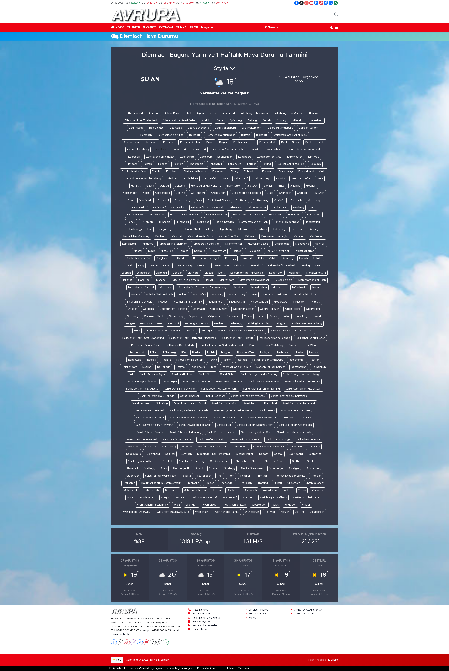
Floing (234, 171)
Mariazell (161, 280)
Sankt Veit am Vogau (278, 439)
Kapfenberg (317, 236)
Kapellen (299, 236)
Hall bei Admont (256, 207)
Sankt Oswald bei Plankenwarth (154, 425)
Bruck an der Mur (190, 142)
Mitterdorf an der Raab (312, 280)
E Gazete (271, 27)
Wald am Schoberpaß (204, 497)
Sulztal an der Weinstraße (160, 475)
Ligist (221, 272)
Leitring (305, 265)
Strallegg (229, 468)
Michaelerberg (284, 280)
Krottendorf (180, 258)
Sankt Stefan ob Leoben (177, 439)
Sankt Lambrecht (190, 396)
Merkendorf (226, 280)
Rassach (242, 359)
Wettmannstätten (235, 504)
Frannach (267, 171)
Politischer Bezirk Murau (145, 345)
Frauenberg (286, 171)
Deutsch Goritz (290, 142)
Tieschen (245, 475)
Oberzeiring (176, 316)
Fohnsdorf (250, 171)
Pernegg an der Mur (196, 323)
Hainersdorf (178, 207)
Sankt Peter (224, 425)
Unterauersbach (315, 483)
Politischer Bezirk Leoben (274, 338)
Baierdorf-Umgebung (280, 128)
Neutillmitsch (215, 301)
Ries (213, 367)
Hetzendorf (314, 214)
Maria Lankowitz (316, 272)
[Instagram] (133, 642)
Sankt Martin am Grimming (296, 410)
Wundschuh (252, 512)
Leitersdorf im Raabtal (281, 265)
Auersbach (316, 120)
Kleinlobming (281, 244)
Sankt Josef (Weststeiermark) (219, 388)
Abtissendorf (135, 113)
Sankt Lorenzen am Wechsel (248, 396)
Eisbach (162, 164)
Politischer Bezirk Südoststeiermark (222, 345)
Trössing (262, 483)
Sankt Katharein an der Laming (261, 388)
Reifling (146, 367)
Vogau (302, 490)
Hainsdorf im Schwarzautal (207, 207)
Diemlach (160, 149)
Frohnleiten (191, 178)
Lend (318, 265)
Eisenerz (178, 164)
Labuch (303, 258)
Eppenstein (216, 164)
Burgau (223, 142)
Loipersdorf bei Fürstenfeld (247, 272)
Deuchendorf (267, 142)
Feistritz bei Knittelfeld (290, 164)
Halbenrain (235, 207)
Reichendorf (129, 367)
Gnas (281, 185)
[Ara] (336, 14)
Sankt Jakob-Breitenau (229, 381)
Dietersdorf (199, 149)
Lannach (202, 265)
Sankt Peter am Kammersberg (255, 425)
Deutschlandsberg (138, 149)
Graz (130, 200)
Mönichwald (299, 287)
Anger (220, 120)
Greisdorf (163, 200)
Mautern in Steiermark (185, 280)
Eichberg (132, 164)
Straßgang (295, 468)
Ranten (227, 359)
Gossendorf (130, 193)
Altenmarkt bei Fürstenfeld (141, 120)
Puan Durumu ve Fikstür (207, 617)
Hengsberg (294, 214)
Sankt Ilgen (170, 381)
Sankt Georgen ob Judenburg (301, 374)
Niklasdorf (299, 301)
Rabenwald (135, 359)
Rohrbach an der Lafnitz (236, 367)
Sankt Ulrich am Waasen (246, 439)
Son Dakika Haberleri (205, 625)
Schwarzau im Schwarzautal (269, 446)
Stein (164, 468)
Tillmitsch (262, 475)
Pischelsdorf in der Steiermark (164, 330)
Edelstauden (224, 156)
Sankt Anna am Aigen (153, 374)
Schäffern (133, 446)
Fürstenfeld (210, 178)
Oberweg (132, 316)
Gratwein (318, 193)
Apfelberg (235, 120)
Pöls (183, 352)
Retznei (180, 367)
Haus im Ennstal (191, 214)
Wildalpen (290, 504)
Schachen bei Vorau (309, 439)
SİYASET (149, 27)
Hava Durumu (201, 610)
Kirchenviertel (233, 244)
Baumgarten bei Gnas (170, 135)
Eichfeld (148, 164)
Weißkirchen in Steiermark (152, 504)
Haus (173, 214)
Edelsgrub (206, 156)
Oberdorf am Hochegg (173, 309)
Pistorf (191, 330)
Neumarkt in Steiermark (187, 301)
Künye (252, 617)
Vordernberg (147, 497)
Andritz (206, 120)
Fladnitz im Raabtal (195, 171)
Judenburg (279, 229)
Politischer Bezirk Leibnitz (237, 338)
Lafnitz (317, 258)
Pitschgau (207, 330)
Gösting (180, 193)
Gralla (270, 193)
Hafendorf (159, 207)
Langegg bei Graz (160, 265)
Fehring (266, 164)
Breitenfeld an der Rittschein (140, 142)
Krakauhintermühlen (278, 251)
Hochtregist (202, 222)
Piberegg (236, 323)
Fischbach (172, 171)
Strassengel (276, 468)
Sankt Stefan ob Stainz (212, 439)
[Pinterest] (127, 642)
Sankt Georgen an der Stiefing (259, 374)
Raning (213, 359)
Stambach (132, 468)
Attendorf (298, 120)
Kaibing (313, 229)
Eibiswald (313, 156)
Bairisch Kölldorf (309, 128)
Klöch (151, 251)
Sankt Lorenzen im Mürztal (190, 403)
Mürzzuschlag (237, 294)
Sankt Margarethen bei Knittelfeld (233, 410)
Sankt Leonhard (215, 396)
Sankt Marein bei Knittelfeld (260, 403)
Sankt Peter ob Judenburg (185, 432)
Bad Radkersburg (225, 128)
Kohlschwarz (218, 251)
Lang (141, 265)
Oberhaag (199, 309)
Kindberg (147, 244)
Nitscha (316, 301)
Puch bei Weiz (245, 352)
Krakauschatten (304, 251)
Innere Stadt (192, 229)
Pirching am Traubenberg (307, 323)
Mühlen (183, 294)
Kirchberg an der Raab (206, 244)
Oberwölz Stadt (153, 316)
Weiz (177, 504)
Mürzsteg (217, 294)
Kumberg (287, 258)
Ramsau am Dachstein (189, 359)
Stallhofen (313, 461)
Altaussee (314, 113)
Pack (260, 316)
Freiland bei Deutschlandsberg (143, 178)
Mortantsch (279, 287)
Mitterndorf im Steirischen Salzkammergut (203, 287)
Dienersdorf (179, 149)
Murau (316, 287)
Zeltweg (270, 512)
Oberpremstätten (243, 309)
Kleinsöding (302, 244)
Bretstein (168, 142)
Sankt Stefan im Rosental (141, 439)
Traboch (316, 475)
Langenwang (184, 265)
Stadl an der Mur (220, 461)
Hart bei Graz (279, 207)
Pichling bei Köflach (259, 323)
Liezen (209, 272)
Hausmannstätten (216, 214)
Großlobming (260, 200)
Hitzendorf (182, 222)
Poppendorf (137, 352)
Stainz (255, 461)
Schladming (169, 446)
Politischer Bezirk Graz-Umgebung (143, 338)
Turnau (277, 483)
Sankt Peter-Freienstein (221, 432)
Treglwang (192, 483)
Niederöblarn (237, 301)
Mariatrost (144, 280)
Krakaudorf (253, 251)
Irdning (210, 229)
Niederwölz (281, 301)
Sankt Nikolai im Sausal (228, 417)
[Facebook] (114, 642)
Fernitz (156, 171)
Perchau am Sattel (151, 323)
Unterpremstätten (195, 490)
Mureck (135, 294)
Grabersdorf (218, 193)
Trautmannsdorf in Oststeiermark (161, 483)
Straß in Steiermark (252, 468)
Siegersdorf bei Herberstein (214, 454)
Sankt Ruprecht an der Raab (294, 432)
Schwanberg (239, 446)
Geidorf (164, 185)
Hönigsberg (165, 229)
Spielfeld (168, 461)
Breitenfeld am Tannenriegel (290, 135)
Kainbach (160, 236)
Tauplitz (186, 475)
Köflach (236, 251)
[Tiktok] (153, 642)
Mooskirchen (259, 287)
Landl (129, 265)
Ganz (320, 178)
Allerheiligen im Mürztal (289, 113)
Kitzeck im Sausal (257, 244)
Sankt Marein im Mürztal (149, 410)
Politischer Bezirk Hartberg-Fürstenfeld (193, 338)
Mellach (209, 280)
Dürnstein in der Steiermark (304, 149)
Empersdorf (196, 164)
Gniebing (295, 185)
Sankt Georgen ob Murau (143, 381)
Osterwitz (232, 316)
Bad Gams (175, 128)
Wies (276, 504)
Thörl (231, 475)
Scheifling (151, 446)
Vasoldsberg (270, 490)
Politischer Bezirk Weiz (302, 345)
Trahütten (129, 483)
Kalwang (250, 236)
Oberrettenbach (269, 309)
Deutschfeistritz (315, 142)
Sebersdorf (299, 446)
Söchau (278, 454)
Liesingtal (193, 272)
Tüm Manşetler (202, 621)
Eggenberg (245, 156)
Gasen (150, 185)
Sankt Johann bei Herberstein (302, 381)
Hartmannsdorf (136, 214)
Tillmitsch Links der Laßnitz (289, 475)
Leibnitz (239, 265)
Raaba (299, 352)
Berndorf (194, 135)
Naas (254, 294)
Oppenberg (196, 316)
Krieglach (161, 258)
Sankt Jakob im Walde (196, 381)
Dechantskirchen (243, 142)
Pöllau (153, 352)
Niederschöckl (259, 301)
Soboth (263, 454)
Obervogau (313, 309)
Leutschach (143, 272)
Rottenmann (298, 367)
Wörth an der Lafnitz (226, 512)
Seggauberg (133, 454)
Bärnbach (146, 135)
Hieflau (131, 222)
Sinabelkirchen (245, 454)
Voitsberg (318, 490)
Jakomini (242, 229)
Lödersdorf (276, 272)
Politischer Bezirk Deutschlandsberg (291, 330)
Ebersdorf (134, 156)
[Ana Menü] (336, 27)
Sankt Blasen (207, 374)
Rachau (151, 359)
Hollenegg (135, 229)
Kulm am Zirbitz (267, 258)
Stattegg (149, 468)
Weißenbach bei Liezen (306, 497)
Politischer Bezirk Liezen (310, 338)
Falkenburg (235, 164)
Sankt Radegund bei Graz (256, 432)
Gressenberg (182, 200)
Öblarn (248, 316)
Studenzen (132, 475)
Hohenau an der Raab (286, 222)
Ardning (252, 120)
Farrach (251, 164)
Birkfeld (245, 135)
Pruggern (226, 352)
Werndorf (191, 504)
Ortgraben (214, 316)
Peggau (130, 323)
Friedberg (173, 178)
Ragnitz (166, 359)
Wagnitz (180, 497)
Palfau (286, 316)
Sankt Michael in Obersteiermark (189, 417)
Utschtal (216, 490)
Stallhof (296, 461)
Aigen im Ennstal (207, 113)
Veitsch (287, 490)
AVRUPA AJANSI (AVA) (308, 610)
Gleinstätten (233, 185)
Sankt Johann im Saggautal (142, 388)
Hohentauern (313, 222)
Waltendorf (230, 497)
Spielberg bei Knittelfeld (142, 461)
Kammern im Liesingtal (274, 236)
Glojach (268, 185)
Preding (196, 352)
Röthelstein (319, 367)
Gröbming (314, 200)
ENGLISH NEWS (258, 610)
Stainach (241, 461)
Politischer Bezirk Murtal (180, 345)
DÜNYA (181, 27)
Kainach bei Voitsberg (136, 236)
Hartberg (298, 207)
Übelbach (232, 490)
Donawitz (254, 149)
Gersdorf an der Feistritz (206, 185)
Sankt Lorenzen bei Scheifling (150, 403)
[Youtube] (146, 642)
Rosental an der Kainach (270, 367)
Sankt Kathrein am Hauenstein (303, 388)
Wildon (306, 504)
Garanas (136, 185)
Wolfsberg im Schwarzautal (172, 512)
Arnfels (266, 120)
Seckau (315, 446)
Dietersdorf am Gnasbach (227, 149)
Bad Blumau (156, 128)
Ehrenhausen (295, 156)
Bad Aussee (136, 128)
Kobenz (183, 251)
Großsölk (279, 200)
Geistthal (180, 185)
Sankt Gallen (227, 374)
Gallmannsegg (262, 178)
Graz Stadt (145, 200)
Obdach (132, 309)
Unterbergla (131, 490)
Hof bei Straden (224, 222)
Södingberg (296, 454)
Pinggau (281, 323)
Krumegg (230, 258)
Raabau (313, 352)
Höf (149, 229)
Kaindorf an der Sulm (200, 236)
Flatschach (218, 171)
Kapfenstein (129, 244)
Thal (219, 475)
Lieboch (177, 272)
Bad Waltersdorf (251, 128)
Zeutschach (317, 512)
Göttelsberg (198, 193)
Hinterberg (147, 222)
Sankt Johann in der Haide (180, 388)
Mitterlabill (166, 287)
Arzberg (282, 120)
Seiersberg (153, 454)
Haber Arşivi (200, 629)
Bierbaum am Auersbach (220, 135)
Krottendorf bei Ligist (206, 258)
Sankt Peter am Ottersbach (295, 425)
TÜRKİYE (133, 27)
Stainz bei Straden (275, 461)
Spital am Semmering (192, 461)
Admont (154, 113)
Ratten (315, 359)
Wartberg (248, 497)
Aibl (188, 113)
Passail (317, 316)
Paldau (273, 316)
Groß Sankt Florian (219, 200)
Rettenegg (163, 367)
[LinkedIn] (140, 642)
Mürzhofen (199, 294)
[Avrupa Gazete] (146, 14)
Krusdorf (247, 258)
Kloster (137, 251)
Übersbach (250, 490)
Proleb (211, 352)
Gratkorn (302, 193)
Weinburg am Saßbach (273, 497)
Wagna (165, 497)
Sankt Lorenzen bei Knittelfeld (289, 396)
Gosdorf (311, 185)
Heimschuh (275, 214)
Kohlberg (199, 251)
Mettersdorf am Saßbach (254, 280)
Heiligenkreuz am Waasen (248, 214)
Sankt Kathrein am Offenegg (157, 396)
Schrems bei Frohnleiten (212, 446)
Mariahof (127, 280)
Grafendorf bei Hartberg (246, 193)
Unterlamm (171, 490)
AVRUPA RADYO (305, 613)
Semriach (186, 454)
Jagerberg (225, 229)
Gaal (225, 178)
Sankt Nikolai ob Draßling (296, 417)
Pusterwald (283, 352)
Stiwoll (199, 468)
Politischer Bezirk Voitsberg (266, 345)
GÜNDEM (117, 27)
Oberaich (148, 309)
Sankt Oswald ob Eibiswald (195, 425)
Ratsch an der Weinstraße (267, 359)
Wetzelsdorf (259, 504)
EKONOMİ (166, 27)
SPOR (194, 27)
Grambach (285, 193)
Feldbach (315, 164)
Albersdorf (228, 113)
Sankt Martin (267, 410)
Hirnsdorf (164, 222)
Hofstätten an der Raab (253, 222)
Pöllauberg (169, 352)
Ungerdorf (293, 483)
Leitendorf (256, 265)
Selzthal (170, 454)
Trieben (209, 483)
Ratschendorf (297, 359)
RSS (118, 660)
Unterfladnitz (151, 490)
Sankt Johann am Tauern (264, 381)
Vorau (130, 497)
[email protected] (121, 634)
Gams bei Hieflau (301, 178)
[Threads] (159, 642)
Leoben (126, 272)
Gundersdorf (140, 207)
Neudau (163, 301)
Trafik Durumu (201, 613)
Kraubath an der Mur (138, 258)
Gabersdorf (241, 178)
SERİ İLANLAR (257, 613)
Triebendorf (227, 483)
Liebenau (161, 272)
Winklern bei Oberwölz (137, 512)
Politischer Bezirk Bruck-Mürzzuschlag (241, 330)
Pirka (137, 330)
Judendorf (297, 229)
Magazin (207, 27)
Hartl (312, 207)
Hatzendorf (157, 214)
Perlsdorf (173, 323)
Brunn (209, 142)
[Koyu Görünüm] (331, 27)
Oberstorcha (292, 309)
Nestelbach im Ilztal (304, 294)
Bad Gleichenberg (198, 128)
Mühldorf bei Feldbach (159, 294)
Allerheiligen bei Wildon (255, 113)
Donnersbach (274, 149)
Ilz (178, 229)
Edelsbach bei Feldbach (160, 156)
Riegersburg (198, 367)
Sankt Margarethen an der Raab (189, 410)
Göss (146, 193)
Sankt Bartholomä (182, 374)
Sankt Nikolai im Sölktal (261, 417)
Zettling (300, 512)
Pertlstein (220, 323)
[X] (120, 642)
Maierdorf (295, 272)
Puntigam (265, 352)
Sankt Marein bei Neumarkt (298, 403)
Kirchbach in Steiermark (173, 244)
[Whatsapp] (166, 642)
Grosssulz (296, 200)
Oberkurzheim (218, 309)
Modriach (240, 287)
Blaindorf (261, 135)
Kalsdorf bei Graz (229, 236)
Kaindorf (177, 236)
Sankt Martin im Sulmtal (150, 417)
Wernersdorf (211, 504)
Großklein (241, 200)
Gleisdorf (252, 185)
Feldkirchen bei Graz (134, 171)
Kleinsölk (320, 244)
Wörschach (202, 512)
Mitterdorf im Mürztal (141, 287)
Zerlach (284, 512)
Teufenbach (204, 475)
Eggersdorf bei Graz (269, 156)
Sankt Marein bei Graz (224, 403)
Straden (214, 468)
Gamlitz (280, 178)
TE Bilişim (332, 660)
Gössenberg (162, 193)
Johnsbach (260, 229)
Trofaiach (246, 483)
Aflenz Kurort (173, 113)
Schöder (187, 446)
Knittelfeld (166, 251)
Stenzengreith (181, 468)
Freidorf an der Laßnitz (312, 171)
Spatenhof (315, 454)
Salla (131, 374)
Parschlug (301, 316)
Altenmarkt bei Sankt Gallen (179, 120)
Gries (199, 200)
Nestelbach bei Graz (275, 294)
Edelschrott (187, 156)
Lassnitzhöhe (221, 265)
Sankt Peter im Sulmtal (150, 432)
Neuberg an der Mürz (140, 301)
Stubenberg (314, 468)
